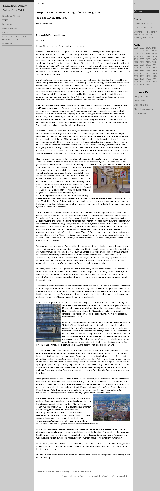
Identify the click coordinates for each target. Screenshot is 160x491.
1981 (142, 79)
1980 (148, 79)
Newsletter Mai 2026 (143, 27)
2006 (136, 62)
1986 (136, 76)
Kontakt (5, 32)
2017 (142, 53)
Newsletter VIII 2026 (11, 16)
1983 (154, 76)
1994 (136, 70)
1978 (136, 81)
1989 (142, 73)
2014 (136, 56)
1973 (142, 84)
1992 (148, 70)
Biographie (7, 24)
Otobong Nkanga (141, 105)
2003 (154, 62)
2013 (142, 56)
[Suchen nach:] (146, 3)
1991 (154, 70)
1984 (148, 76)
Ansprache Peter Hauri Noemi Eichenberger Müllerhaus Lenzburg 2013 (64, 472)
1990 (136, 73)
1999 (154, 65)
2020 (148, 50)
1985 (142, 76)
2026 (136, 48)
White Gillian (139, 100)
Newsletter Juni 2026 (143, 23)
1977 (142, 81)
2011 (154, 56)
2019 (154, 50)
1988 (148, 73)
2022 (136, 50)
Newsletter (7, 43)
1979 (154, 79)
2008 (148, 59)
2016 (148, 53)
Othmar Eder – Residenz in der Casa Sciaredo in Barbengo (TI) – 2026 (145, 35)
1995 (154, 67)
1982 (136, 79)
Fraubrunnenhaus (10, 28)
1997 (142, 67)
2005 (142, 62)
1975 (154, 81)
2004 (148, 62)
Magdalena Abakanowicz (145, 109)
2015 (154, 53)
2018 (136, 53)
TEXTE (5, 20)
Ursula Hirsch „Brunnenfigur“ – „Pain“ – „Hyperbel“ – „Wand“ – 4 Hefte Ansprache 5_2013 (96, 476)
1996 (148, 67)
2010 (136, 59)
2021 (142, 50)
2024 (148, 48)
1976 (148, 81)
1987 (154, 73)
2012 (148, 56)
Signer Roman (140, 113)
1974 (136, 84)
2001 (142, 65)
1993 (142, 70)
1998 (136, 67)
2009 (142, 59)
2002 (136, 65)
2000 (148, 65)
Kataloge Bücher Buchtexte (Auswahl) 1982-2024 (14, 38)
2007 (154, 59)
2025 (142, 48)
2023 (154, 48)
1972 (148, 84)
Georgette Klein (141, 96)
